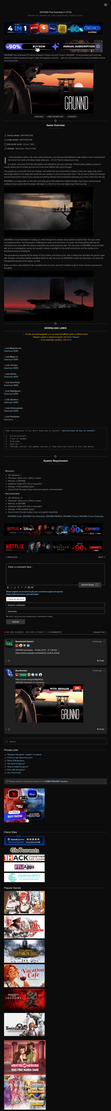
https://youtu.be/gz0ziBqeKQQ (29, 679)
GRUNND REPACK (54, 516)
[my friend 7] (24, 877)
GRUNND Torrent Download (91, 516)
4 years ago (97, 641)
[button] (105, 4)
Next (101, 557)
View (24, 902)
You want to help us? (16, 763)
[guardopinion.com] (24, 840)
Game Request (73, 337)
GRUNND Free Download (34, 516)
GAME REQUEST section (56, 781)
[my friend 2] (24, 849)
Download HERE (11, 351)
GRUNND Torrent (70, 516)
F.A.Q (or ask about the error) (20, 757)
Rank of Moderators (15, 760)
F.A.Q (69, 339)
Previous (12, 557)
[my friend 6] (24, 866)
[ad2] (23, 1057)
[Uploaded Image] (49, 703)
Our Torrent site (14, 772)
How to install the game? (17, 766)
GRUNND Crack (15, 516)
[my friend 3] (24, 857)
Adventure (62, 15)
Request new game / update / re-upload (24, 754)
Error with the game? (16, 769)
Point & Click (76, 15)
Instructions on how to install (78, 431)
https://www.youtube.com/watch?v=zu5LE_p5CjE (37, 653)
